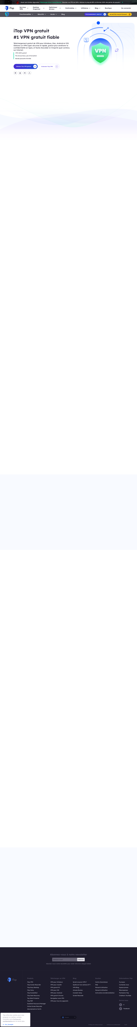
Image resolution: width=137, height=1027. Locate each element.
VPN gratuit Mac (45, 750)
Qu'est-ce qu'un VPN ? (80, 982)
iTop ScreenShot (32, 993)
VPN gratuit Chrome (56, 995)
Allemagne (29, 208)
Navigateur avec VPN (57, 998)
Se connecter (126, 8)
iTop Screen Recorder (34, 985)
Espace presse (123, 987)
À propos (122, 982)
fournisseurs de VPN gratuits (34, 574)
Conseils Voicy (77, 993)
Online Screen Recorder (34, 1006)
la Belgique (61, 335)
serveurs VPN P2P (100, 902)
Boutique (108, 8)
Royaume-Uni (30, 197)
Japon (28, 214)
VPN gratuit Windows (47, 729)
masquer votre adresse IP (89, 383)
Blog (63, 14)
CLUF (125, 1024)
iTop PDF (30, 1001)
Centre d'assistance (101, 982)
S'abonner (81, 959)
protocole (35, 442)
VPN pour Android (56, 993)
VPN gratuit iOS (45, 772)
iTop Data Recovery (33, 995)
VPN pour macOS (56, 985)
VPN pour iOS (54, 990)
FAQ (96, 985)
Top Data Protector (33, 998)
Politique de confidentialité (113, 1024)
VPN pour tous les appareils (59, 1001)
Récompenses (123, 990)
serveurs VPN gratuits (75, 173)
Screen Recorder (78, 995)
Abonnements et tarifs (34, 1009)
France (28, 203)
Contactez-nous (124, 985)
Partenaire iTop (124, 993)
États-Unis (29, 192)
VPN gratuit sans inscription (60, 841)
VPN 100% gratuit (21, 53)
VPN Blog (76, 987)
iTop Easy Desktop (33, 987)
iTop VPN (30, 982)
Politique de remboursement (95, 1024)
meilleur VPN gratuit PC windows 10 (61, 736)
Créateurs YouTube (125, 995)
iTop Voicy (30, 990)
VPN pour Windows (56, 982)
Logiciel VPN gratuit (21, 436)
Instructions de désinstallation (104, 993)
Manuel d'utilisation (101, 987)
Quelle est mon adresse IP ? (82, 985)
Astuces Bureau (78, 990)
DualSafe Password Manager (36, 1003)
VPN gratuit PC (55, 987)
